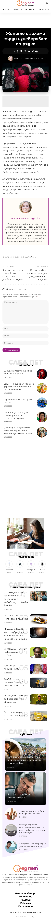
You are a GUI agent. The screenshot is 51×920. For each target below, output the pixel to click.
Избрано (25, 734)
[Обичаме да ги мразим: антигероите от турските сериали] (42, 417)
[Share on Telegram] (32, 51)
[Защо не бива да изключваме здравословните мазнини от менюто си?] (42, 388)
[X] (20, 567)
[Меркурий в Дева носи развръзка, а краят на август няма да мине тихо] (38, 632)
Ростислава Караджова (24, 58)
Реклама (25, 903)
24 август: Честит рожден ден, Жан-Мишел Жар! (15, 699)
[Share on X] (21, 51)
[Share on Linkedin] (28, 51)
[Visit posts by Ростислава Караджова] (10, 58)
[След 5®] (25, 3)
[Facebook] (9, 567)
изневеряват (10, 133)
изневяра (31, 257)
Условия (26, 900)
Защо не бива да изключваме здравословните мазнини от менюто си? (19, 387)
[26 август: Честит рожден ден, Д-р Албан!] (38, 652)
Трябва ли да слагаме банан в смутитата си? (14, 682)
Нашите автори (25, 893)
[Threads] (42, 567)
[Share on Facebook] (17, 51)
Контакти (25, 896)
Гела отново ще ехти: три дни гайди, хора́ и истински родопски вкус (24, 760)
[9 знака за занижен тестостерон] (25, 788)
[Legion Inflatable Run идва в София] (42, 402)
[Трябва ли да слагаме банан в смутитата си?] (38, 683)
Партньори (25, 906)
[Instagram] (31, 567)
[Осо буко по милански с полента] (38, 619)
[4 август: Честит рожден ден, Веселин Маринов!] (11, 847)
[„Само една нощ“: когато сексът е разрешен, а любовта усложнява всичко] (42, 432)
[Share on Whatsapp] (25, 51)
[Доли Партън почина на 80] (38, 669)
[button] (4, 3)
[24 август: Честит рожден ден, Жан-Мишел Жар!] (38, 699)
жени (23, 257)
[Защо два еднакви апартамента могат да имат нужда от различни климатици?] (11, 830)
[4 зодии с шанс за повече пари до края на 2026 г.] (11, 814)
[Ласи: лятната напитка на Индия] (38, 716)
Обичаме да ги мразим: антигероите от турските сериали (16, 415)
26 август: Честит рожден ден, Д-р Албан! (15, 652)
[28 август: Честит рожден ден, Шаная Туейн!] (42, 374)
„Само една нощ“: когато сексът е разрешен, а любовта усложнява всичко (18, 431)
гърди (18, 257)
